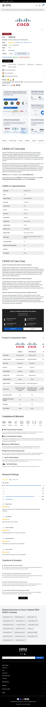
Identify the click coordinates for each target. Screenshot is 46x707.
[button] (12, 34)
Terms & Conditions (26, 704)
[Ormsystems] (20, 654)
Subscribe (39, 657)
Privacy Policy (18, 704)
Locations (4, 678)
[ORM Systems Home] (8, 5)
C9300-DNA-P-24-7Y (32, 636)
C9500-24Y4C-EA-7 (20, 628)
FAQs (3, 670)
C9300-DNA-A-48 (32, 351)
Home (3, 10)
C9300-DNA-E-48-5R (33, 624)
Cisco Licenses (17, 10)
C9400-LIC (19, 177)
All (4, 485)
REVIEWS (34, 140)
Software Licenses (10, 10)
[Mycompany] (25, 654)
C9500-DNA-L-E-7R (7, 617)
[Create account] (39, 5)
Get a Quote (7, 61)
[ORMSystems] (22, 654)
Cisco (9, 47)
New (11, 53)
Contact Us (4, 667)
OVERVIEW (4, 140)
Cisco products (31, 179)
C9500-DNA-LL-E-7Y (21, 621)
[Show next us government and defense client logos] (26, 103)
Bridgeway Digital (32, 701)
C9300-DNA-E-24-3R (8, 640)
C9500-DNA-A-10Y (7, 632)
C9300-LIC (30, 628)
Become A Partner (6, 675)
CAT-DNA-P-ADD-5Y (21, 624)
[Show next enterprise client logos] (26, 111)
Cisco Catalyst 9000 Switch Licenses (30, 10)
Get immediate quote (28, 174)
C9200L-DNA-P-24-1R (20, 636)
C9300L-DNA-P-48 (31, 617)
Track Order (4, 673)
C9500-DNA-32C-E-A (20, 617)
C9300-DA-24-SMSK (32, 632)
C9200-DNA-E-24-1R (8, 636)
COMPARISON (41, 140)
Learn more (23, 598)
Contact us (13, 328)
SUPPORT (21, 140)
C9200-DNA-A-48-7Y (20, 640)
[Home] (23, 649)
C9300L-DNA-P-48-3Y (8, 628)
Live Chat (32, 328)
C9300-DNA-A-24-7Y (33, 621)
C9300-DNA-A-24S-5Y (19, 632)
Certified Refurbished (21, 53)
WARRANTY (27, 140)
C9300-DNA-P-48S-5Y (8, 624)
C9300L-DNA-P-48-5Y (8, 621)
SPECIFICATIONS (12, 140)
